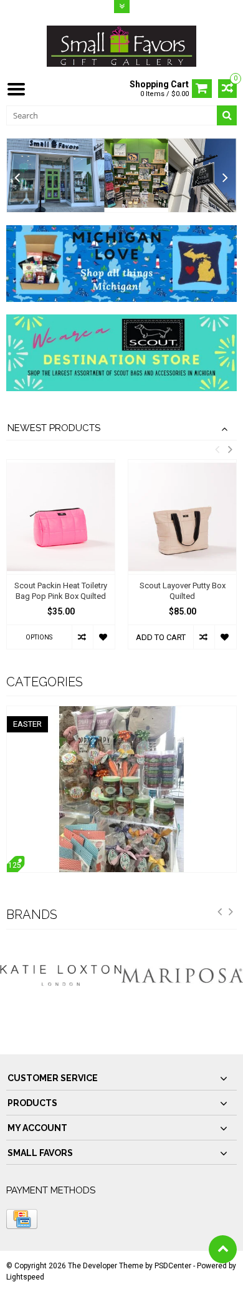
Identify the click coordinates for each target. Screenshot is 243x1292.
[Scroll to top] (223, 1249)
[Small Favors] (121, 46)
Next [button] (230, 449)
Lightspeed (25, 1277)
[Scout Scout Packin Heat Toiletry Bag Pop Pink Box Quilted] (61, 516)
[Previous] (17, 178)
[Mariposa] (182, 975)
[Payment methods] (21, 1219)
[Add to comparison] (82, 637)
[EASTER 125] (121, 712)
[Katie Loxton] (61, 975)
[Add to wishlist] (104, 637)
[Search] (227, 115)
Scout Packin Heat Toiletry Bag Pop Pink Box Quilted (60, 591)
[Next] (225, 178)
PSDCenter (173, 1265)
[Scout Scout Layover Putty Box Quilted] (182, 516)
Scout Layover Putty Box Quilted (183, 591)
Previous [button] (216, 449)
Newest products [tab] (53, 428)
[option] (61, 560)
